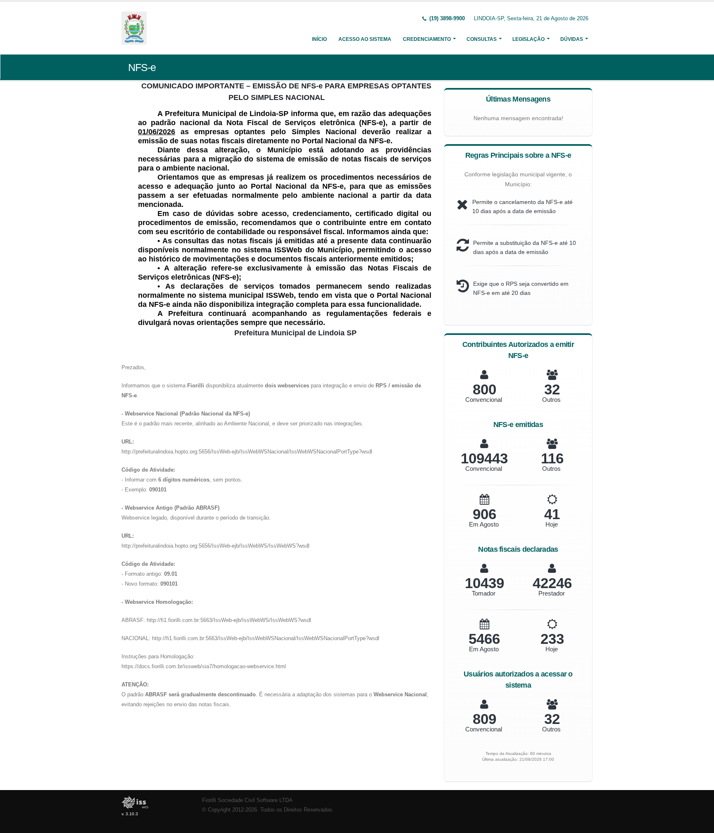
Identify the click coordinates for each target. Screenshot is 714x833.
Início (319, 39)
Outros (551, 399)
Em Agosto (484, 524)
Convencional (483, 399)
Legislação (528, 39)
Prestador (551, 593)
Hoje (551, 524)
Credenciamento (427, 39)
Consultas (481, 39)
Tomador (483, 593)
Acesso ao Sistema (364, 39)
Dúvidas (571, 39)
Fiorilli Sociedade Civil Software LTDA (247, 800)
